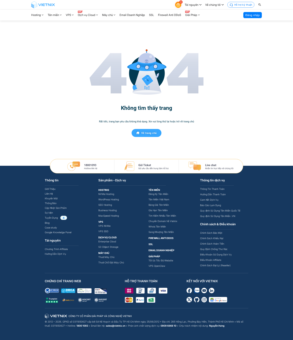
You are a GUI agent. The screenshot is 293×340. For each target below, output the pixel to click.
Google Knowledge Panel (58, 232)
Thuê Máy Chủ (106, 257)
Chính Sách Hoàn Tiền (212, 243)
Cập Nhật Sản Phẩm (56, 207)
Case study (51, 227)
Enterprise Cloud (107, 241)
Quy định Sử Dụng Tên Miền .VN (217, 216)
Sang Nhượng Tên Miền (161, 232)
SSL (151, 15)
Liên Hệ (49, 193)
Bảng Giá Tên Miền (159, 204)
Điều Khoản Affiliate (210, 259)
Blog (47, 222)
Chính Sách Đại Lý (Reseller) (215, 265)
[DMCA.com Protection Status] (68, 290)
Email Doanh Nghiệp (132, 15)
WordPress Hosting (108, 199)
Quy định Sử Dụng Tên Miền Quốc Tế (220, 210)
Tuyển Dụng (51, 217)
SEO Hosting (105, 204)
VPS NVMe (104, 225)
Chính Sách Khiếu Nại (211, 238)
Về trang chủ (149, 133)
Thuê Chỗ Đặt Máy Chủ (111, 262)
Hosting (36, 15)
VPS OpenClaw (157, 265)
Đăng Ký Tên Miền (158, 194)
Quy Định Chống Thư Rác (214, 249)
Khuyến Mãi (51, 198)
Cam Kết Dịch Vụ (209, 199)
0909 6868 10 (168, 325)
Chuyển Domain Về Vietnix (163, 221)
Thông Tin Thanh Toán (212, 188)
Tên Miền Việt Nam (159, 199)
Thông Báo (50, 203)
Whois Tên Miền (157, 226)
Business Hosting (107, 210)
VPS (68, 15)
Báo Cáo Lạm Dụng (210, 205)
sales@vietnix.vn (115, 325)
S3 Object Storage (108, 246)
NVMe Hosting (106, 194)
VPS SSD (103, 231)
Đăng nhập (252, 15)
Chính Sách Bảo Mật (211, 232)
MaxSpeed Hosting (108, 215)
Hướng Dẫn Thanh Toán (213, 194)
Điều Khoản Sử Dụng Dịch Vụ (216, 254)
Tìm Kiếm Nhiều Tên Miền (162, 215)
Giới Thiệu (50, 188)
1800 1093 (82, 325)
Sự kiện (49, 212)
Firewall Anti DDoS (169, 15)
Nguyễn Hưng (216, 325)
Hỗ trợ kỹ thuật (243, 4)
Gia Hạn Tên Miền (158, 210)
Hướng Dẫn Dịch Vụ (55, 253)
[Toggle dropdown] (200, 4)
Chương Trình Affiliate (56, 249)
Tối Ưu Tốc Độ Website (161, 260)
